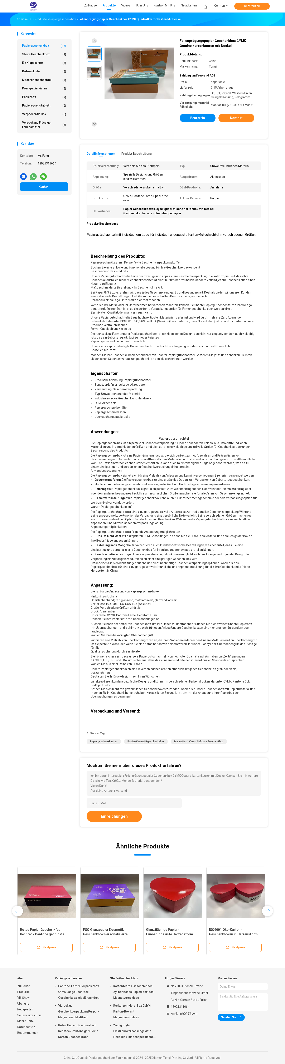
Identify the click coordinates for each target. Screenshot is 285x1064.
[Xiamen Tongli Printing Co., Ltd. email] (23, 175)
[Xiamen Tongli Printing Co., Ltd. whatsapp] (33, 175)
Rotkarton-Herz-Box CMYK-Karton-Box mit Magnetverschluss (132, 1011)
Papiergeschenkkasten (103, 741)
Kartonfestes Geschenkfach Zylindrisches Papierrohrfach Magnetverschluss (133, 991)
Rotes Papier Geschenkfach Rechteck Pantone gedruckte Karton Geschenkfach (78, 1031)
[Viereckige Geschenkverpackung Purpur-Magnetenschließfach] (236, 896)
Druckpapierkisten (44, 88)
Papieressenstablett (44, 105)
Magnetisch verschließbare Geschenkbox (198, 741)
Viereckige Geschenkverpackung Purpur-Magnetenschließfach (78, 1011)
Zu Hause (23, 986)
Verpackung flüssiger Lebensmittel (44, 125)
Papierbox (44, 97)
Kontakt (44, 186)
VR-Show (23, 997)
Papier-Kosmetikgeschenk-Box (145, 741)
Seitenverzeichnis (29, 1015)
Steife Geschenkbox (44, 54)
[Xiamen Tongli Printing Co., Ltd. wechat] (43, 175)
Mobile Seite (25, 1021)
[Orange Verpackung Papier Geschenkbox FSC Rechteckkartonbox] (173, 896)
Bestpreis (197, 118)
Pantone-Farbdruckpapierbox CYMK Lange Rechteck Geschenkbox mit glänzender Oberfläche (78, 992)
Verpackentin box (44, 114)
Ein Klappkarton (44, 63)
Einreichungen (114, 816)
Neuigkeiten (25, 1009)
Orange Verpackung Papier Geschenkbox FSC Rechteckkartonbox (166, 934)
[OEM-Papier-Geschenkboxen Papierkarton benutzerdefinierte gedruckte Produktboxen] (47, 896)
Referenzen (252, 6)
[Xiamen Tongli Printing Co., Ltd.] (33, 6)
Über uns (23, 1003)
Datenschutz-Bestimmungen (27, 1029)
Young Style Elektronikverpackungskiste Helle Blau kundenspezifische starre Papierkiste (133, 1032)
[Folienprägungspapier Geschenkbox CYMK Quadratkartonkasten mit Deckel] (139, 73)
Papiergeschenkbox (44, 46)
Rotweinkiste (44, 71)
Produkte (23, 992)
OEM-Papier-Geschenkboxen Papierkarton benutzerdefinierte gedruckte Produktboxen (44, 934)
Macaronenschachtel (44, 80)
